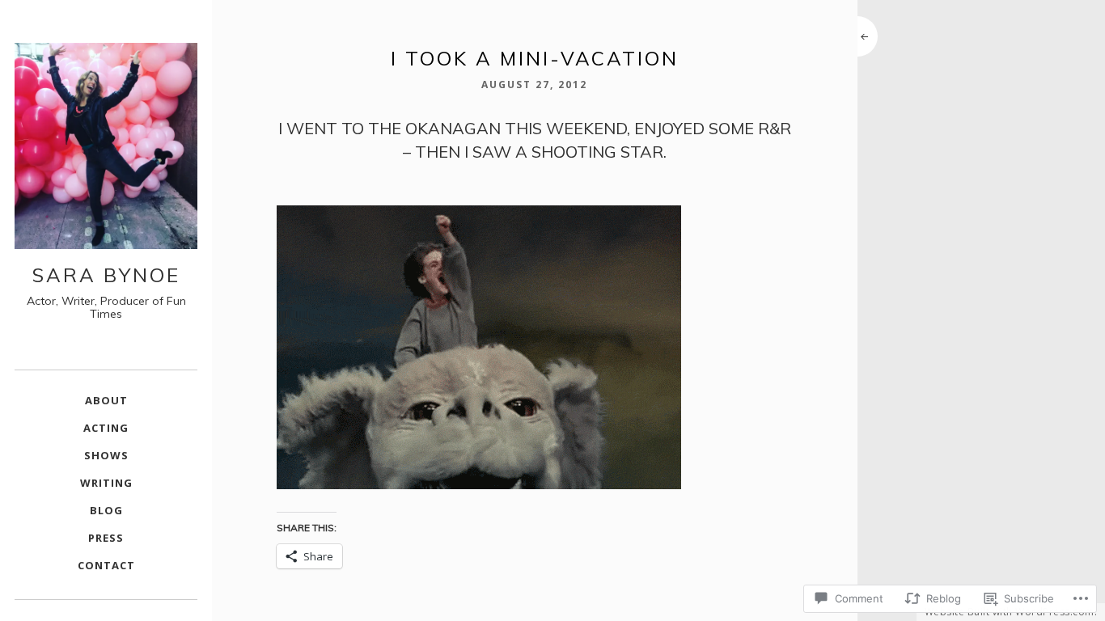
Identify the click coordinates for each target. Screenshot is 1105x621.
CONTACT (106, 565)
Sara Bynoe (106, 275)
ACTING (106, 427)
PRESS (106, 537)
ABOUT (106, 400)
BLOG (106, 510)
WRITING (106, 482)
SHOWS (106, 455)
